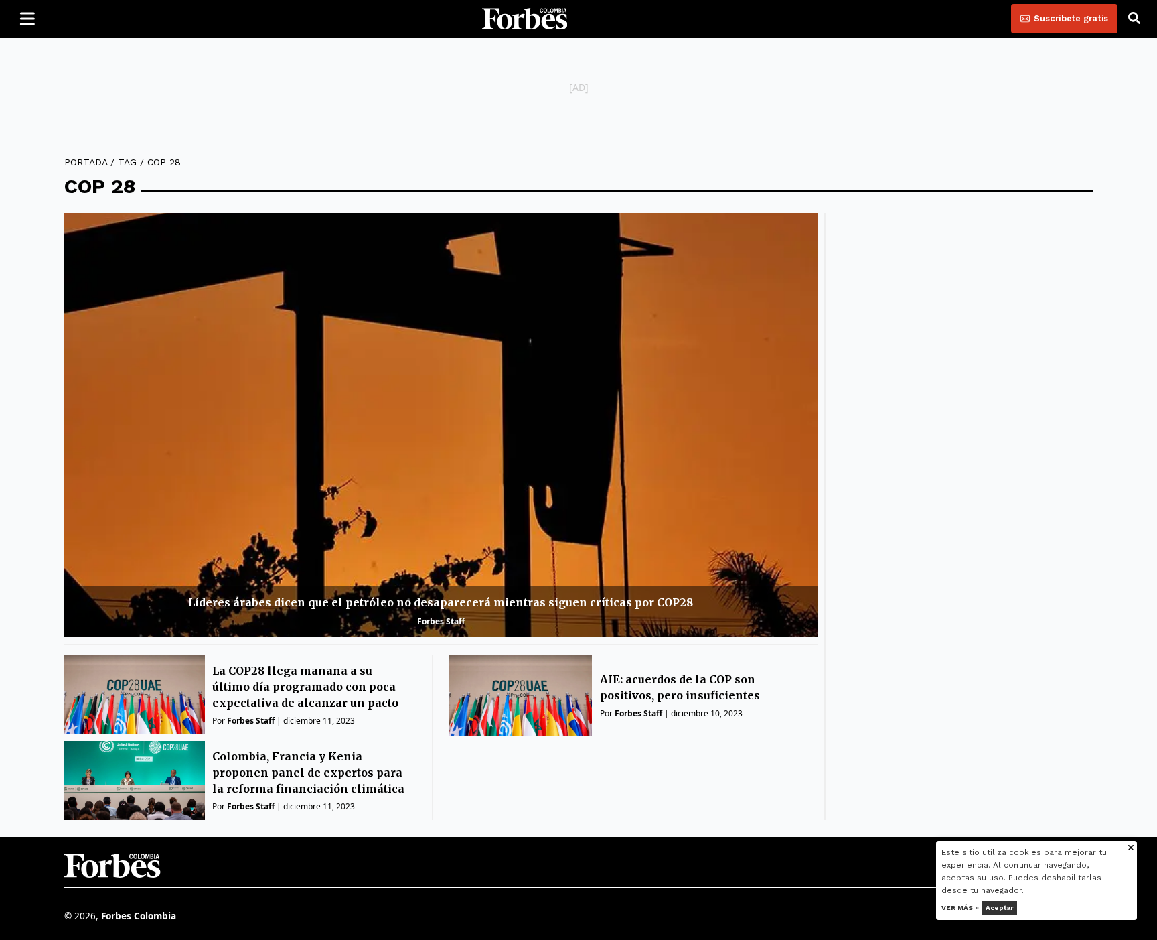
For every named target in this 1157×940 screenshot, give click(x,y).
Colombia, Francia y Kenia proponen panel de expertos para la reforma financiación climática (308, 772)
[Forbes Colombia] (525, 18)
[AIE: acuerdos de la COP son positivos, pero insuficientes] (521, 695)
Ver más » (960, 907)
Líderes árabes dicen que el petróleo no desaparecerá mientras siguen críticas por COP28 (440, 602)
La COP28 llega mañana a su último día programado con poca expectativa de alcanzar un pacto (305, 687)
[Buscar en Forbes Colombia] (1134, 18)
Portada (85, 162)
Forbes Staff (441, 621)
